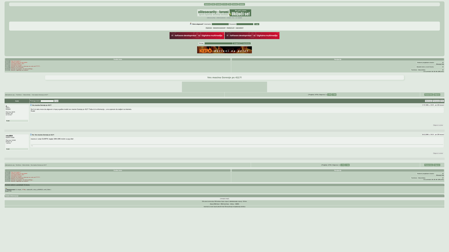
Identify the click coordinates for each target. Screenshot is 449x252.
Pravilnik (218, 4)
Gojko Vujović (225, 201)
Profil (7, 120)
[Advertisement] (224, 87)
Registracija (209, 28)
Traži (56, 101)
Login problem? (239, 28)
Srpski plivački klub (219, 206)
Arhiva (232, 204)
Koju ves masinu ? (16, 61)
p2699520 (40, 189)
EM (236, 204)
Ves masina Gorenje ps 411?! (40, 94)
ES (238, 204)
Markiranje (429, 101)
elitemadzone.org (9, 94)
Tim (230, 4)
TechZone (19, 94)
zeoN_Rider (46, 189)
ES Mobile (239, 18)
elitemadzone (221, 18)
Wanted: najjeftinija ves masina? (19, 70)
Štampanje (436, 101)
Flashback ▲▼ (230, 28)
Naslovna (207, 4)
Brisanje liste (440, 64)
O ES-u (225, 4)
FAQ (213, 4)
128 (439, 71)
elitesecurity (211, 18)
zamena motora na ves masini (19, 62)
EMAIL (229, 18)
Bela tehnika (27, 94)
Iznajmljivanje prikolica (239, 206)
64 (436, 71)
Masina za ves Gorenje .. (18, 67)
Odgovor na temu (438, 125)
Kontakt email (224, 198)
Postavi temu (428, 94)
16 (432, 71)
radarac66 (29, 189)
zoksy (34, 189)
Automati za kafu (208, 206)
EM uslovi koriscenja (208, 201)
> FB (329, 94)
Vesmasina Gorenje (16, 65)
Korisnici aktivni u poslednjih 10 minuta (17, 185)
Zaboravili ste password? (219, 28)
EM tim (245, 201)
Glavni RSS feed (214, 204)
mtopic (19, 189)
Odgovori (437, 94)
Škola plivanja (228, 206)
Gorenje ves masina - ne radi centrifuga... (22, 68)
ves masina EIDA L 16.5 (17, 63)
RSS (233, 18)
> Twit (334, 94)
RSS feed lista (225, 204)
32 (434, 71)
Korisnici (235, 4)
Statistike (241, 4)
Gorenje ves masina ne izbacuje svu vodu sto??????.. (25, 66)
